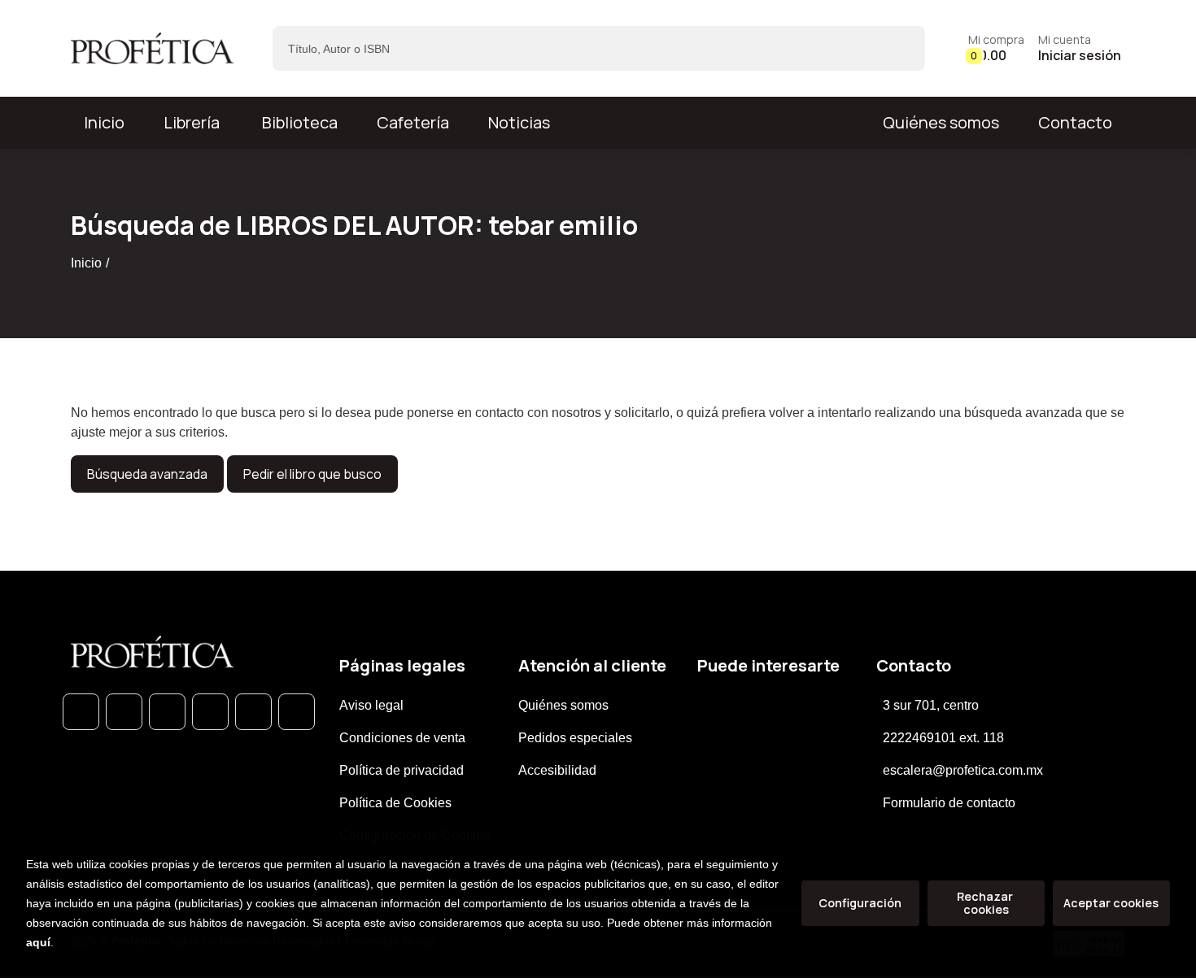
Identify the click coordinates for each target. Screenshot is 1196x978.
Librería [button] (192, 122)
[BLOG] (253, 711)
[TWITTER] (167, 711)
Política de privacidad (401, 770)
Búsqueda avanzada (147, 474)
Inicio (86, 263)
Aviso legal (371, 705)
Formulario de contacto (949, 803)
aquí (38, 942)
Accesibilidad (557, 770)
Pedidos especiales (575, 738)
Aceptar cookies (1111, 903)
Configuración (859, 903)
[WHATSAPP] (81, 711)
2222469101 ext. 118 (943, 738)
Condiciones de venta (402, 738)
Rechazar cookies (986, 903)
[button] (996, 48)
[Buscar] (898, 48)
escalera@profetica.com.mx (963, 770)
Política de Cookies (395, 803)
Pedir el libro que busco (312, 474)
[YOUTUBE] (296, 711)
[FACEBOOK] (124, 711)
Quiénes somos (941, 122)
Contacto (1075, 122)
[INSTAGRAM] (210, 711)
